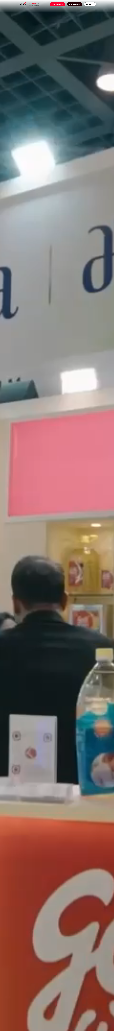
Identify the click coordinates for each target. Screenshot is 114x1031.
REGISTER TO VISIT (74, 4)
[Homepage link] (29, 4)
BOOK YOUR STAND (57, 4)
